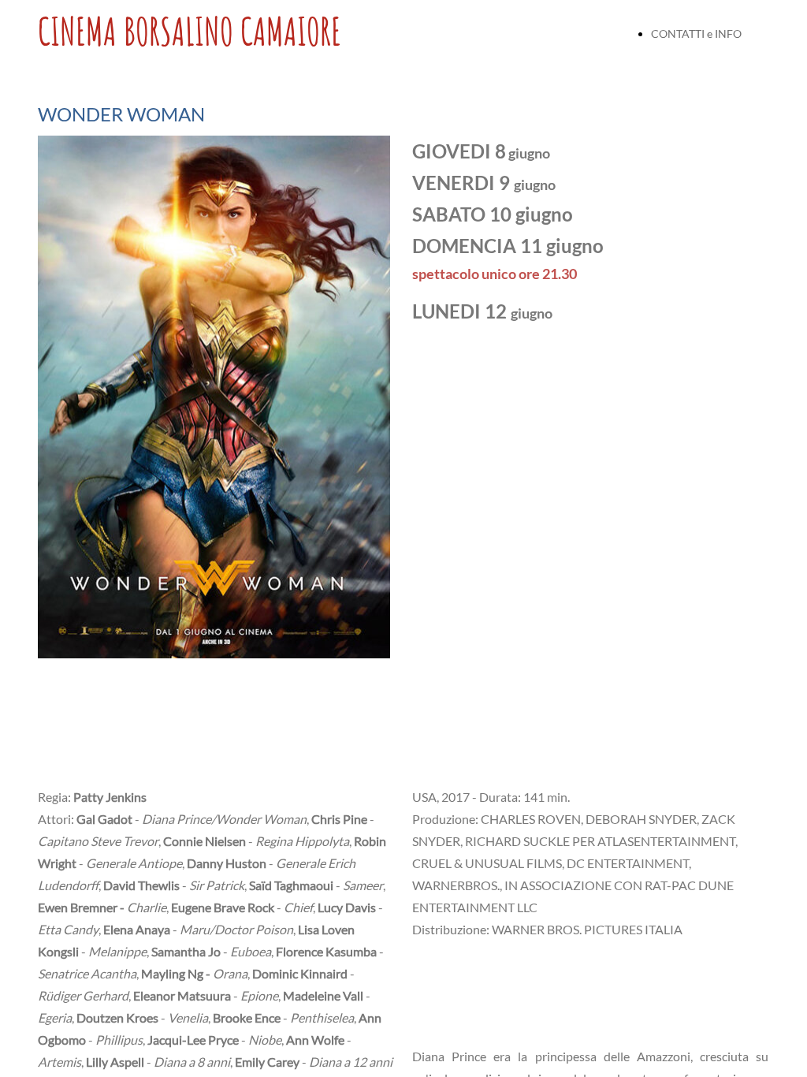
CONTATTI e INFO (696, 33)
